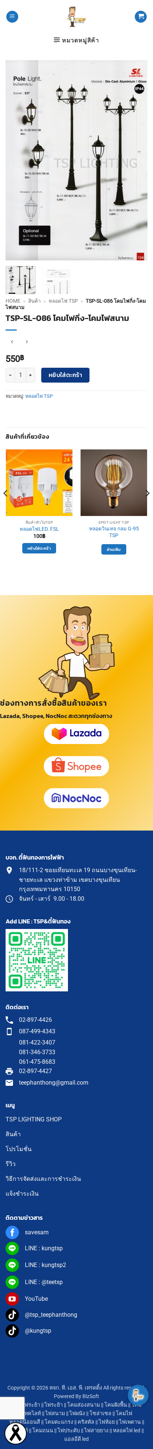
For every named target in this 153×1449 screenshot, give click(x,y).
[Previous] (18, 160)
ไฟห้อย (107, 1422)
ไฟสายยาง (96, 1430)
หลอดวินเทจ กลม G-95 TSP (114, 532)
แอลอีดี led (76, 1439)
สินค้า (34, 301)
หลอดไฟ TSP (63, 301)
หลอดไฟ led (126, 1430)
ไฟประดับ (69, 1430)
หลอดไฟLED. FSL (39, 529)
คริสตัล (86, 1422)
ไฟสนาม (55, 1413)
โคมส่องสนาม (83, 1405)
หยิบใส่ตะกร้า (65, 375)
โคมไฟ (124, 1413)
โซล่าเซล (100, 1413)
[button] (12, 17)
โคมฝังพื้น (115, 1405)
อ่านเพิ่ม (114, 549)
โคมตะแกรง (59, 1422)
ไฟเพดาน (130, 1422)
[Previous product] (26, 342)
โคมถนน (42, 1430)
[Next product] (12, 342)
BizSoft (90, 1396)
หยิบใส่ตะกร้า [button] (39, 548)
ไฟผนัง (77, 1413)
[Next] (135, 160)
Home (13, 301)
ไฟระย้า (54, 1405)
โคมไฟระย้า (26, 1405)
